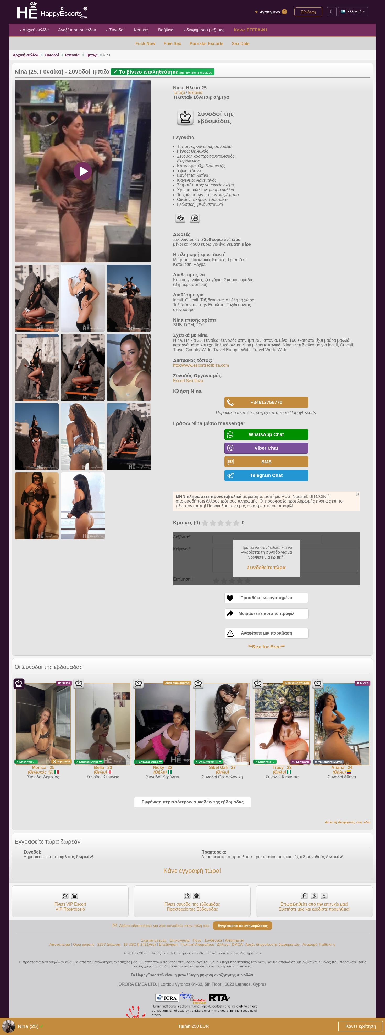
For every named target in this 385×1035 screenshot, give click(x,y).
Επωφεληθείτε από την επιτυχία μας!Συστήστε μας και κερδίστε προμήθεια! (314, 906)
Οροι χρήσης (83, 944)
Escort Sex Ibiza (188, 380)
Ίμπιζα (92, 55)
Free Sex (172, 43)
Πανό (197, 940)
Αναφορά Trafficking (319, 944)
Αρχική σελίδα (34, 30)
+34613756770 (266, 402)
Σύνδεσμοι (213, 940)
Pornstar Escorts (206, 43)
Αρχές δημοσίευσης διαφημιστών (272, 944)
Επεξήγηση (169, 944)
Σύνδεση (308, 12)
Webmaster (234, 940)
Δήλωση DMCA (229, 944)
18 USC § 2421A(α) (139, 944)
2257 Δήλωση (108, 944)
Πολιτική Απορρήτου (197, 944)
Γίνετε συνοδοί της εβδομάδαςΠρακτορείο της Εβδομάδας (192, 906)
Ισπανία (72, 55)
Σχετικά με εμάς (154, 940)
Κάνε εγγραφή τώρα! (192, 870)
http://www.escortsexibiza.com (201, 365)
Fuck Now (145, 43)
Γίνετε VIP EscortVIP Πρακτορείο (70, 906)
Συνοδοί (115, 30)
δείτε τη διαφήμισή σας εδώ (347, 822)
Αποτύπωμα (60, 944)
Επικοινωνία (180, 940)
